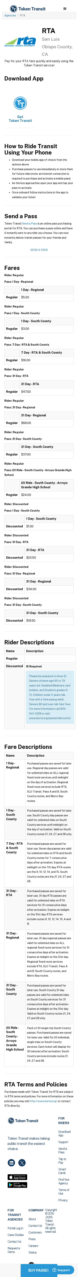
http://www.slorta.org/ (43, 1101)
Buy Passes (39, 1270)
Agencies (10, 15)
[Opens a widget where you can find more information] (61, 1270)
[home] (27, 9)
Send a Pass (29, 223)
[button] (64, 8)
